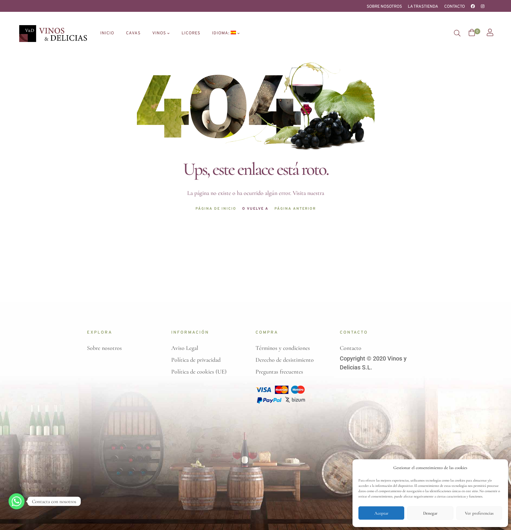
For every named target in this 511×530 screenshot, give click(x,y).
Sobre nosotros (384, 6)
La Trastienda (423, 6)
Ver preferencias (479, 513)
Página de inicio (215, 208)
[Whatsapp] (17, 501)
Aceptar (381, 513)
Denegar (430, 513)
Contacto (454, 6)
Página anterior (295, 208)
